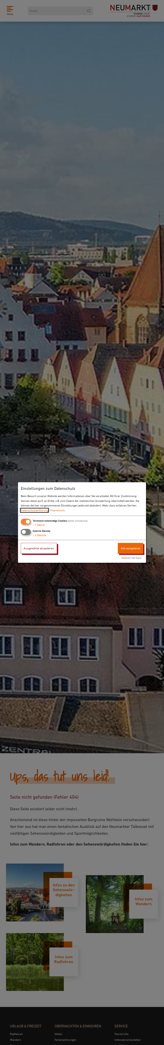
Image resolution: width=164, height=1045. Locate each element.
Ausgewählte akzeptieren (39, 548)
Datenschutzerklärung (34, 510)
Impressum (57, 510)
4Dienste (39, 535)
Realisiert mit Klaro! (132, 558)
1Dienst (39, 525)
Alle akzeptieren (130, 548)
